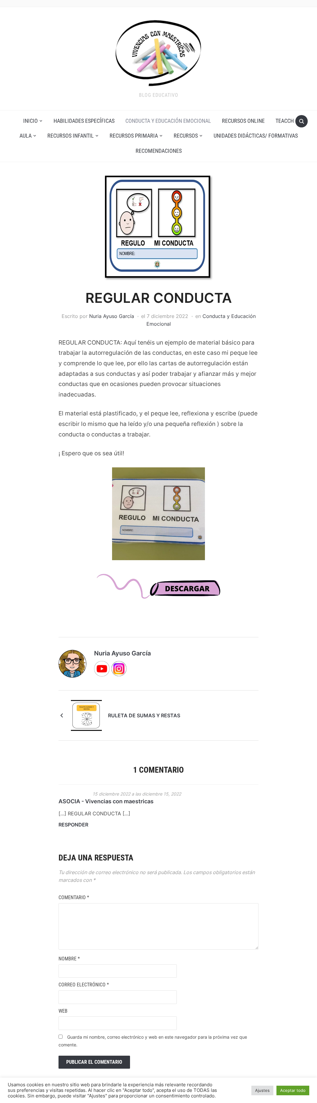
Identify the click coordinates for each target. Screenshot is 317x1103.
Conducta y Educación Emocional (168, 121)
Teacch (285, 121)
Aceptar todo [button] (293, 1090)
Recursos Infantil (70, 135)
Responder (73, 825)
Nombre (69, 959)
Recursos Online (243, 121)
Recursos (186, 135)
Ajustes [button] (262, 1090)
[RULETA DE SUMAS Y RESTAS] (86, 715)
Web (63, 1011)
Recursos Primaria (134, 135)
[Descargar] (159, 592)
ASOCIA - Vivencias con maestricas (106, 801)
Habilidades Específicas (84, 121)
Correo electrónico (84, 985)
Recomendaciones (159, 151)
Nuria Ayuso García (111, 316)
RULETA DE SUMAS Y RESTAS (144, 715)
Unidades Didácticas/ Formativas (256, 135)
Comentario (74, 897)
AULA (26, 135)
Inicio (30, 121)
